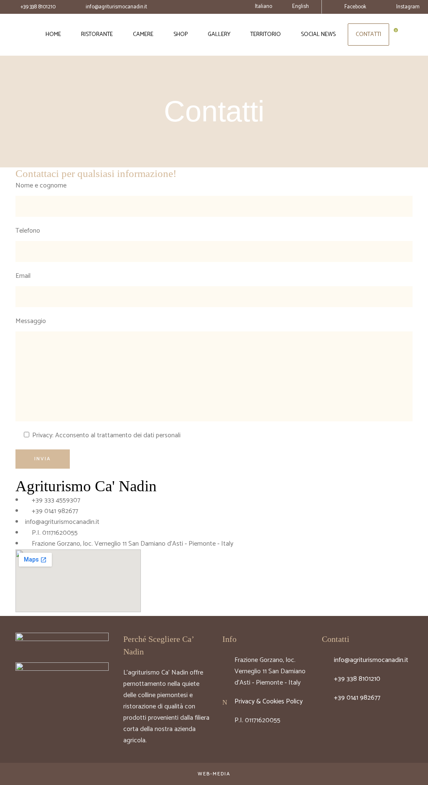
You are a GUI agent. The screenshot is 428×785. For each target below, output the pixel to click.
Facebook (355, 7)
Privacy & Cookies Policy (268, 701)
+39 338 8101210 (38, 7)
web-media (214, 774)
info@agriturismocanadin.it (116, 7)
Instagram (408, 7)
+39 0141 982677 (357, 697)
